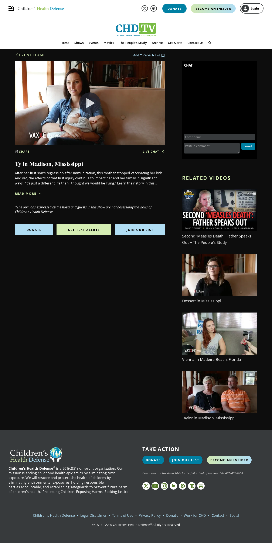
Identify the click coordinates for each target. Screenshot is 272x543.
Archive (157, 43)
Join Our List (139, 230)
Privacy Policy (150, 515)
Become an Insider (229, 460)
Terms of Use (122, 515)
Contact (218, 515)
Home (65, 43)
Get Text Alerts (84, 230)
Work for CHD (195, 515)
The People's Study (133, 43)
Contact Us (195, 43)
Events (94, 43)
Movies (109, 43)
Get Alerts (175, 43)
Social (234, 515)
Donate (34, 230)
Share (24, 151)
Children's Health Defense (54, 515)
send (248, 146)
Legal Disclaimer (93, 515)
